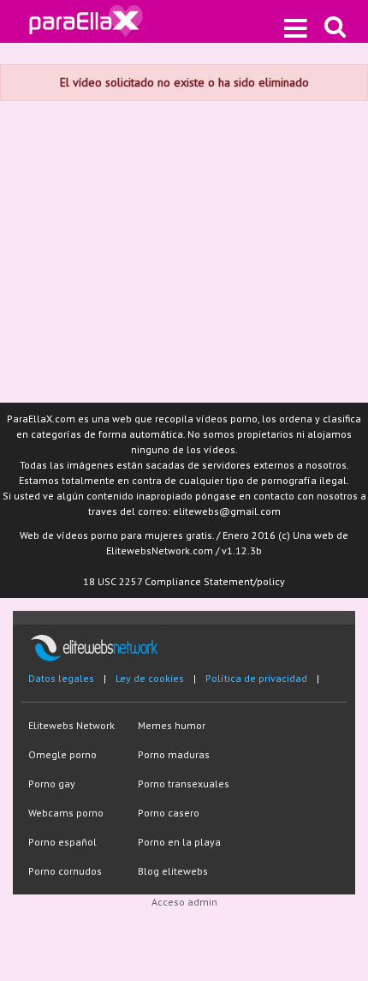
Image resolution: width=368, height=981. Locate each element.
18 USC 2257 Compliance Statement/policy (184, 581)
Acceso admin (184, 901)
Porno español (62, 841)
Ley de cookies (150, 678)
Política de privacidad (256, 678)
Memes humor (171, 725)
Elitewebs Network (71, 725)
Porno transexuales (183, 783)
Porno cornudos (65, 870)
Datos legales (61, 678)
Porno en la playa (179, 841)
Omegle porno (62, 754)
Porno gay (51, 783)
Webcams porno (66, 812)
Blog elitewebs (173, 870)
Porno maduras (174, 754)
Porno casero (168, 812)
